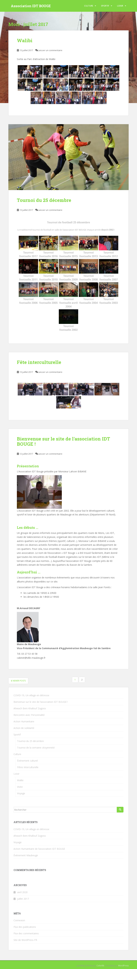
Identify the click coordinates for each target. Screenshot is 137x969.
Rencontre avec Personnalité (29, 714)
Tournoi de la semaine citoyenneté (36, 747)
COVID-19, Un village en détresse (31, 695)
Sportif (105, 5)
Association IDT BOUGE (31, 6)
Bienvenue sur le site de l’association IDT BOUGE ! (63, 441)
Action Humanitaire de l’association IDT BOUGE (39, 848)
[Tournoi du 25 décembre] (68, 157)
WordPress (123, 965)
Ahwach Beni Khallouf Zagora (30, 708)
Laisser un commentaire (50, 50)
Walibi (24, 40)
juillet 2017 (23, 898)
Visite (20, 786)
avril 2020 (22, 892)
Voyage (21, 793)
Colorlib (100, 965)
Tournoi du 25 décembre (44, 200)
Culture (88, 5)
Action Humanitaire (24, 721)
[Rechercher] (120, 809)
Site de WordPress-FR (25, 940)
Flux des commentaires (26, 933)
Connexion (19, 920)
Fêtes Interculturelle (27, 767)
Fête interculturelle (39, 362)
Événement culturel (27, 760)
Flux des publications (25, 926)
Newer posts (19, 680)
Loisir (120, 5)
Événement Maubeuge (26, 855)
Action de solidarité (24, 728)
